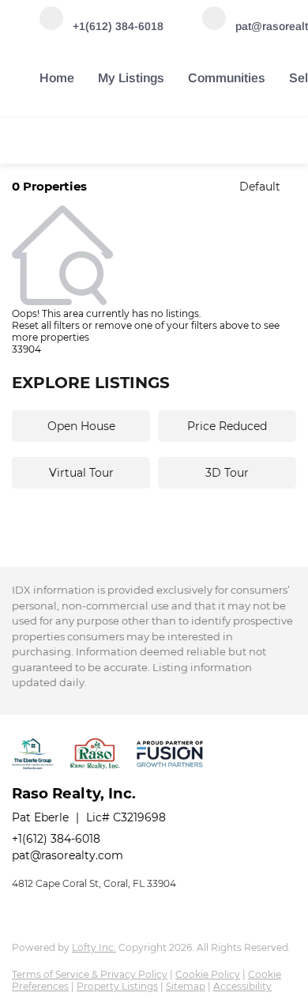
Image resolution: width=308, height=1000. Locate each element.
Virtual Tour (81, 473)
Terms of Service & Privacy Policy (89, 974)
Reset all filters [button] (46, 325)
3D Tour (227, 473)
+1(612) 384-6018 (56, 839)
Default (259, 186)
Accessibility (242, 986)
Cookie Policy (207, 974)
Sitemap (185, 986)
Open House (81, 426)
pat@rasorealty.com (67, 855)
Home (56, 78)
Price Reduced (227, 426)
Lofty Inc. (94, 947)
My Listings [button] (131, 78)
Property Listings (117, 986)
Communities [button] (226, 78)
